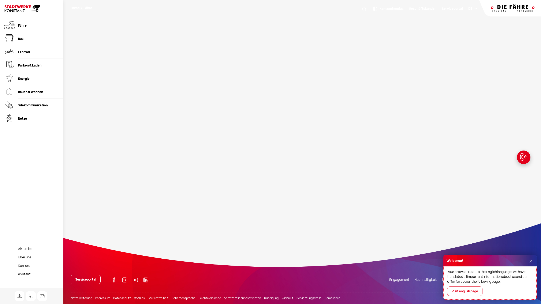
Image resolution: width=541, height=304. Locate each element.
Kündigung (271, 298)
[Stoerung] (19, 296)
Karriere (24, 266)
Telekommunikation (33, 105)
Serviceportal (452, 9)
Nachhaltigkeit (425, 280)
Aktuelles (25, 249)
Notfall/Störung (81, 298)
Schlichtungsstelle (308, 298)
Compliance (332, 298)
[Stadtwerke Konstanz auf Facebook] (114, 280)
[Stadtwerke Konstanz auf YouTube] (135, 280)
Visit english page (465, 291)
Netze (22, 119)
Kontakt (24, 274)
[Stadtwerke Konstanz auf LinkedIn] (146, 280)
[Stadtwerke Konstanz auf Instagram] (124, 280)
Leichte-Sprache (210, 298)
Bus (20, 39)
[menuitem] (31, 25)
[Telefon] (31, 296)
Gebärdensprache (183, 298)
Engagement (399, 280)
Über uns (24, 257)
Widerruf (287, 298)
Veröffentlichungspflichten (242, 298)
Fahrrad (24, 52)
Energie (24, 79)
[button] (364, 9)
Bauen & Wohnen (30, 92)
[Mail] (42, 296)
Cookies (139, 298)
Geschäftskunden (422, 9)
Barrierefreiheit (158, 298)
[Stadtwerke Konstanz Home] (22, 11)
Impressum (102, 298)
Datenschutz (122, 298)
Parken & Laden (29, 65)
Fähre (22, 25)
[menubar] (472, 9)
